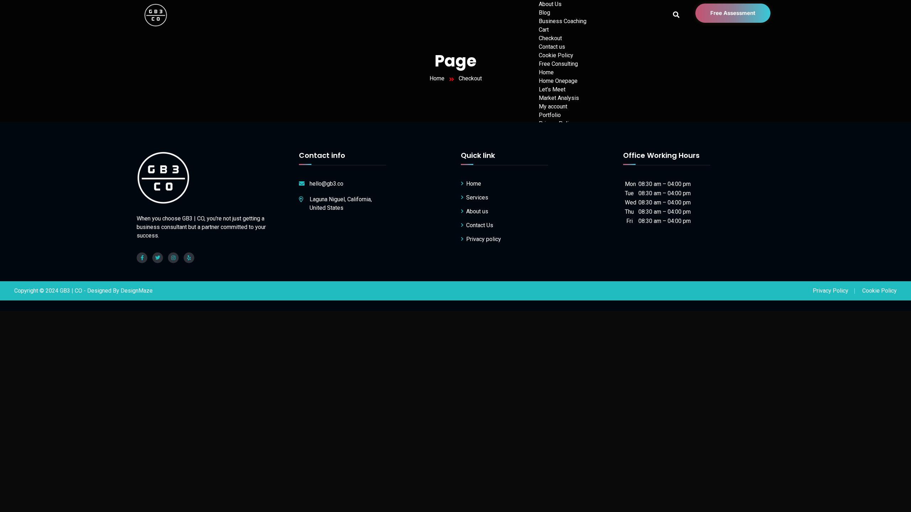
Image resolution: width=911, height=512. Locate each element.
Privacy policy (483, 239)
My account (553, 106)
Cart (544, 29)
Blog (544, 12)
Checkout (550, 38)
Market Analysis (559, 98)
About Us (550, 4)
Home (546, 72)
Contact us (552, 46)
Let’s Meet (552, 89)
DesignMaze (137, 290)
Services (477, 197)
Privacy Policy (830, 290)
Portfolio (550, 115)
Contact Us (479, 225)
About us (477, 211)
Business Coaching (562, 21)
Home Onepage (558, 81)
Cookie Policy (556, 55)
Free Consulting (558, 63)
